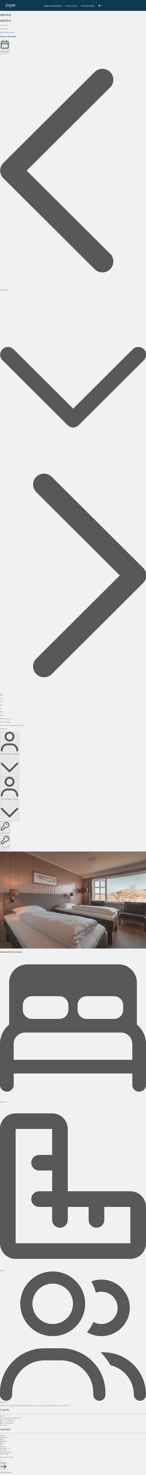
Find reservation (88, 6)
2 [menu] (99, 5)
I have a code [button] (70, 6)
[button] (99, 5)
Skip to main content (7, 32)
